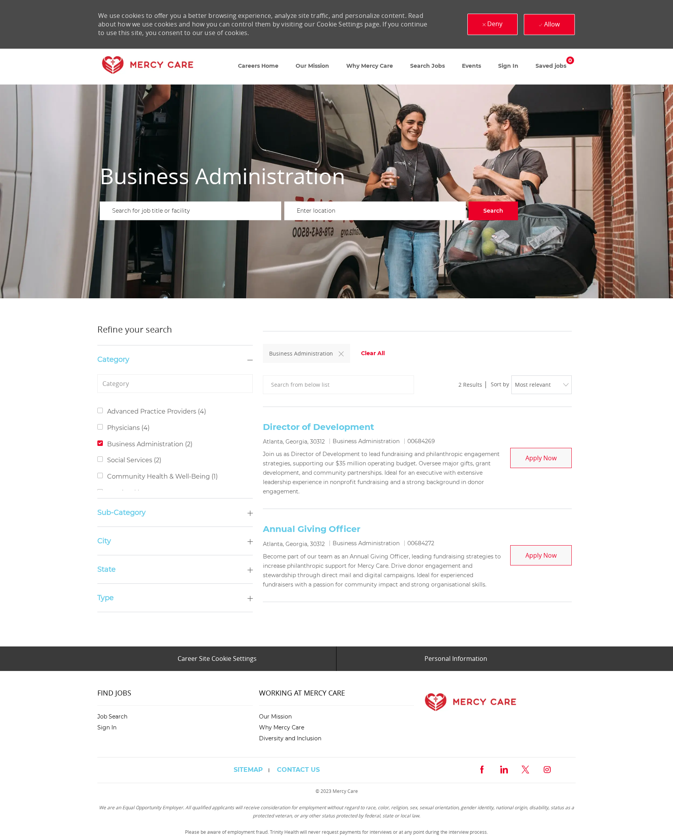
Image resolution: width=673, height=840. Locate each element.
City (104, 541)
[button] (493, 210)
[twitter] (525, 768)
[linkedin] (503, 768)
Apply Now (548, 457)
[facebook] (482, 768)
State (106, 569)
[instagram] (547, 768)
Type (105, 597)
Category (113, 359)
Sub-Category (121, 512)
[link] (147, 67)
